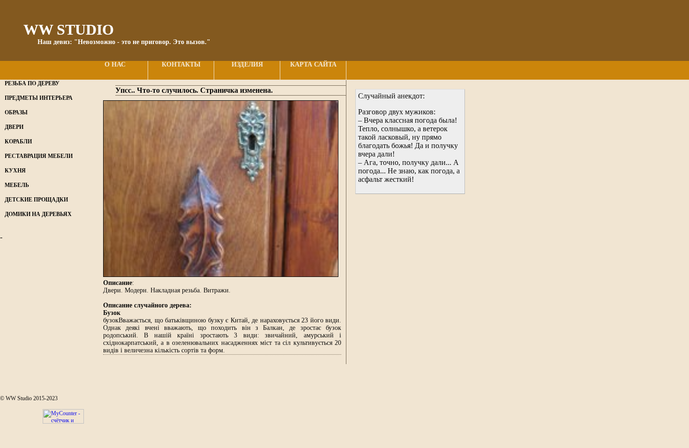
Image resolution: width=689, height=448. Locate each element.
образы (16, 112)
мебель (17, 185)
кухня (15, 170)
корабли (18, 141)
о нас (115, 64)
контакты (181, 64)
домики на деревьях (38, 214)
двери (14, 127)
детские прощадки (36, 199)
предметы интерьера (39, 98)
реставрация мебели (39, 156)
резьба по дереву (32, 83)
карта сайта (313, 64)
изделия (247, 64)
